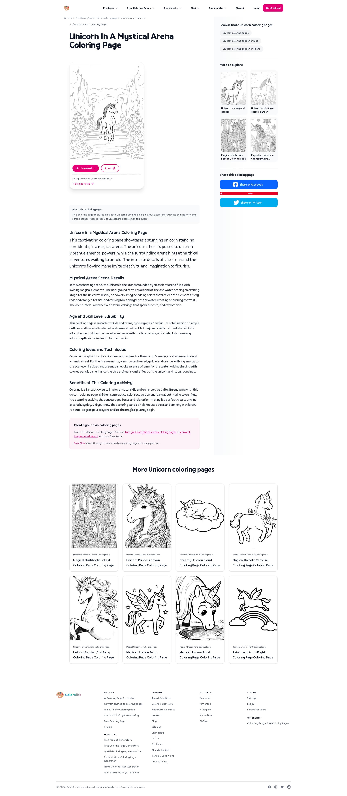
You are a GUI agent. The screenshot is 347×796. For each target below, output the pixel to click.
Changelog (158, 732)
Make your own (81, 183)
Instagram (205, 709)
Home (69, 18)
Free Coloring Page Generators (121, 745)
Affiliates (157, 744)
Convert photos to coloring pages (123, 703)
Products (108, 8)
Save (250, 193)
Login (257, 8)
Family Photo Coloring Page (119, 709)
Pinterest (205, 703)
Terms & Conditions (163, 755)
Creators (157, 715)
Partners (157, 738)
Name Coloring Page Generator (121, 766)
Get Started (273, 8)
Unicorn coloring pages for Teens (241, 48)
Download (86, 168)
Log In (250, 703)
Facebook (205, 698)
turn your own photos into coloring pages (150, 432)
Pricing (240, 8)
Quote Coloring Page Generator (122, 772)
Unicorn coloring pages (107, 18)
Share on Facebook (251, 184)
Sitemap (156, 726)
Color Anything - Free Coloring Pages (268, 723)
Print (108, 168)
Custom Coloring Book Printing (121, 715)
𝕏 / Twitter (206, 715)
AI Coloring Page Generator (119, 698)
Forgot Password (256, 709)
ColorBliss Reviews (162, 703)
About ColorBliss (161, 698)
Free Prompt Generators (118, 739)
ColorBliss (79, 443)
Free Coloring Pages (139, 8)
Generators (171, 8)
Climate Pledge (160, 750)
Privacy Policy (160, 761)
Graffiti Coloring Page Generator (122, 751)
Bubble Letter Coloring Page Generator (120, 759)
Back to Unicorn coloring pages (90, 24)
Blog (193, 8)
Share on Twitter (251, 202)
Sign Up (251, 698)
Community (216, 8)
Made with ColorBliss (163, 709)
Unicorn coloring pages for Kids (240, 40)
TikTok (203, 721)
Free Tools (110, 734)
